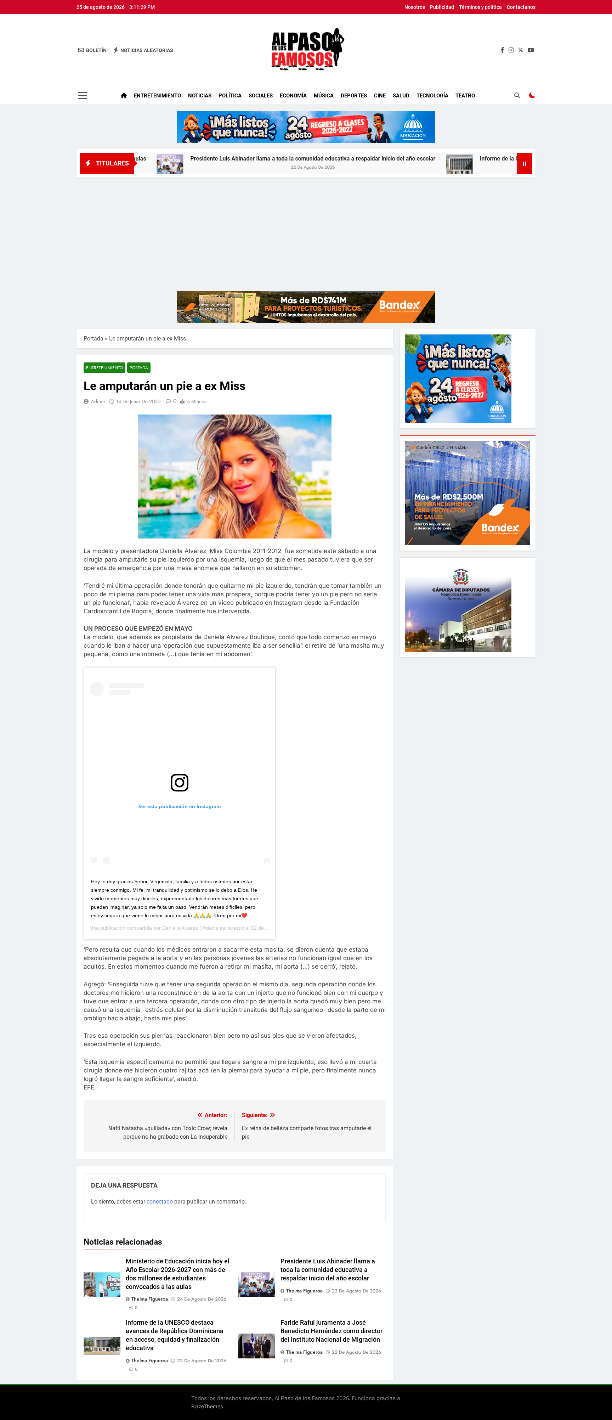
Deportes (354, 95)
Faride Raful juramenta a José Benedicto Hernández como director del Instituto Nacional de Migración (331, 1331)
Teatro (465, 95)
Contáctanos (521, 7)
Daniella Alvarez (180, 928)
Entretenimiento (157, 95)
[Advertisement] (306, 230)
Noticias (199, 95)
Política (230, 95)
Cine (380, 95)
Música (324, 95)
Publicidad (442, 7)
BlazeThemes (207, 1406)
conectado (160, 1201)
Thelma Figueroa (149, 1298)
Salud (401, 95)
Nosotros (414, 7)
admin (98, 401)
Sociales (261, 95)
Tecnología (432, 95)
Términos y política (480, 7)
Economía (293, 95)
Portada (93, 338)
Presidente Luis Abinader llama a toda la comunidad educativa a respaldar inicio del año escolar (256, 158)
